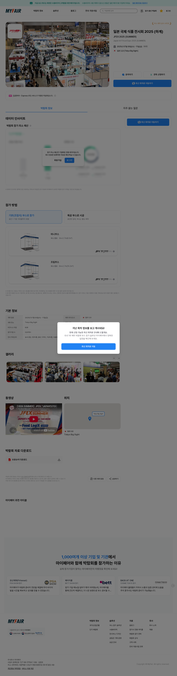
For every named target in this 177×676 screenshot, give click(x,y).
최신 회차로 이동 (88, 346)
